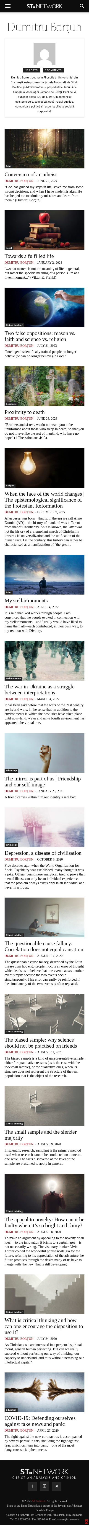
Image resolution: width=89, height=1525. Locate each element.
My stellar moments (26, 601)
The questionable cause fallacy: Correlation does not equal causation (44, 946)
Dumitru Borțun (19, 181)
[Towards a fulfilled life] (44, 230)
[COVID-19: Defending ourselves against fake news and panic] (44, 1392)
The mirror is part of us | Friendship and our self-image (43, 782)
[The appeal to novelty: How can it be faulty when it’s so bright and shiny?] (44, 1193)
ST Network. (39, 1501)
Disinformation (13, 678)
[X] (56, 1486)
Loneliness (11, 404)
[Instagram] (44, 1486)
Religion (10, 485)
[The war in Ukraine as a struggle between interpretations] (44, 661)
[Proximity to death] (44, 386)
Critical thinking (14, 325)
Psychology (11, 844)
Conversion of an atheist (31, 174)
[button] (7, 6)
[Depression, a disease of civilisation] (44, 827)
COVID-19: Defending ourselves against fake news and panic (40, 1421)
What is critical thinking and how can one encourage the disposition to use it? (44, 1326)
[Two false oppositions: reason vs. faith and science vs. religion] (44, 307)
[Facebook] (32, 1486)
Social (9, 248)
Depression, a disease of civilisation (43, 853)
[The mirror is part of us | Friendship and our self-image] (44, 753)
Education (11, 1410)
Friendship (11, 770)
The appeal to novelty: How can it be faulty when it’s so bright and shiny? (44, 1222)
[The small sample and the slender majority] (44, 1106)
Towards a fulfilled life (29, 256)
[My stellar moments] (44, 575)
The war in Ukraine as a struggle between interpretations (39, 690)
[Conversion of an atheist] (44, 148)
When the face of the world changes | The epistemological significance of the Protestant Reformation (44, 500)
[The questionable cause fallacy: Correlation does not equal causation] (44, 917)
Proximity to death (25, 412)
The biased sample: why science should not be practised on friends (41, 1043)
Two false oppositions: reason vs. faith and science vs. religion (40, 336)
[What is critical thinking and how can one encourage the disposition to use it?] (44, 1294)
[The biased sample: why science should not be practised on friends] (44, 1014)
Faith (8, 166)
